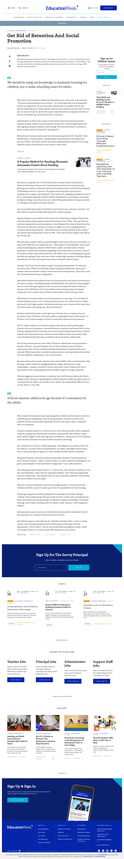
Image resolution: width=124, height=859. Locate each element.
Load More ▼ (62, 773)
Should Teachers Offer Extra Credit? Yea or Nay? (103, 740)
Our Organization (43, 829)
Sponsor (110, 161)
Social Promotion (49, 534)
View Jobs (15, 680)
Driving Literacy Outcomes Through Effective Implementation (105, 141)
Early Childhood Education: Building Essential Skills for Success (58, 607)
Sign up (78, 567)
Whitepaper (100, 133)
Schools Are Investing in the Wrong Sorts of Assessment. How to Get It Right (74, 741)
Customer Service (63, 835)
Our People (41, 835)
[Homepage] (62, 8)
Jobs (92, 17)
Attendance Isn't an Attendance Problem (98, 606)
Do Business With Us (104, 825)
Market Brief (103, 17)
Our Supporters (43, 839)
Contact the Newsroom (65, 839)
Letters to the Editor (64, 829)
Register (11, 623)
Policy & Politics (34, 17)
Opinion (83, 17)
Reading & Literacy (24, 158)
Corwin (108, 624)
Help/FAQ (61, 832)
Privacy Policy (79, 851)
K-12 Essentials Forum (66, 601)
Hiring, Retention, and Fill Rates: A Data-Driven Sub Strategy (22, 608)
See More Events (62, 640)
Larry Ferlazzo (97, 756)
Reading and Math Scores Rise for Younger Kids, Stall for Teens (17, 740)
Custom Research (103, 845)
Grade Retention (34, 534)
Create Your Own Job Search (61, 696)
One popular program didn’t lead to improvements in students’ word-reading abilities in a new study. (41, 170)
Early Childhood (51, 601)
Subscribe (108, 8)
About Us (41, 825)
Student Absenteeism (98, 601)
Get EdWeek (81, 825)
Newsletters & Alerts (83, 832)
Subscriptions (81, 829)
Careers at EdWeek (44, 842)
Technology (71, 17)
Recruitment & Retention (23, 601)
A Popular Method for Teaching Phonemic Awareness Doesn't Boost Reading (42, 163)
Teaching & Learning (54, 17)
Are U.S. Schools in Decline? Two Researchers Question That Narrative (45, 740)
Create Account (18, 800)
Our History (41, 832)
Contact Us (62, 825)
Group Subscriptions (83, 835)
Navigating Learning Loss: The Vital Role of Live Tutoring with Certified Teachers (105, 170)
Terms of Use (66, 851)
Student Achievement (17, 30)
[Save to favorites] (9, 61)
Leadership (19, 17)
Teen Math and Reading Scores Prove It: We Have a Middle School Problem (105, 102)
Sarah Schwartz (12, 757)
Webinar (10, 603)
